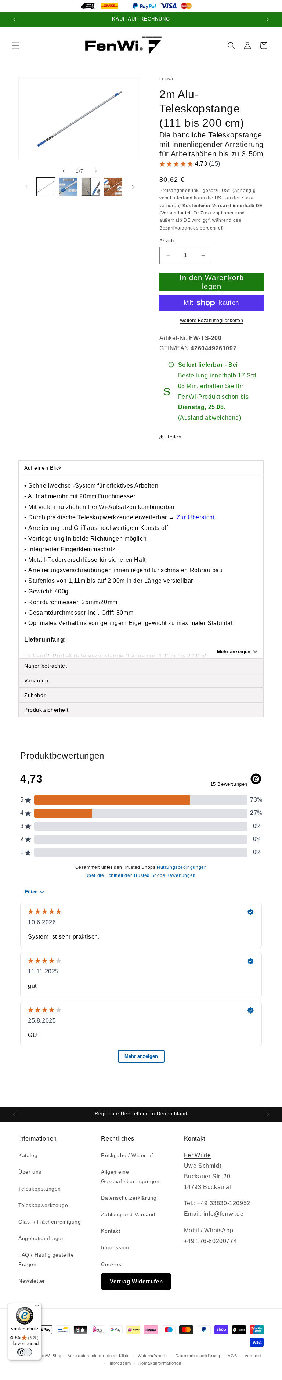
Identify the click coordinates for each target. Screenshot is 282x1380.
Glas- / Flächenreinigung (49, 1222)
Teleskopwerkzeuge (43, 1205)
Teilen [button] (174, 437)
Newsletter (31, 1281)
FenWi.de (197, 1155)
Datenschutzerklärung (128, 1198)
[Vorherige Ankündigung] (14, 19)
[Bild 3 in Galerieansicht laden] (90, 186)
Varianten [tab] (36, 680)
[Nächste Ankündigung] (268, 19)
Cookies (111, 1264)
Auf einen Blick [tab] (44, 468)
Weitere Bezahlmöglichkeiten (211, 320)
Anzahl (167, 240)
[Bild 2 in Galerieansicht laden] (68, 186)
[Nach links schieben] (63, 171)
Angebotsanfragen (41, 1238)
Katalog (27, 1155)
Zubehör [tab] (35, 695)
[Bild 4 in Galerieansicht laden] (113, 186)
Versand (253, 1356)
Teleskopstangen (39, 1189)
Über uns (29, 1172)
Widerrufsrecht (153, 1356)
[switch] (24, 1352)
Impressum (115, 1247)
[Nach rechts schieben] (96, 171)
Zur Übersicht (196, 517)
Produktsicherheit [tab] (46, 710)
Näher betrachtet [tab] (45, 666)
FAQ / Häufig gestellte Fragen (46, 1259)
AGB (232, 1356)
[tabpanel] (141, 566)
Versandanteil (176, 213)
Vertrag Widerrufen (136, 1281)
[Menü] (37, 1307)
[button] (15, 45)
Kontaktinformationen (159, 1363)
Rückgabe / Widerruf (127, 1155)
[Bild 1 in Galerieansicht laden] (45, 186)
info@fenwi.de (223, 1214)
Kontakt (110, 1231)
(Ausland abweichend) (209, 418)
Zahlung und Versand (128, 1214)
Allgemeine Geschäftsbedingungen (130, 1176)
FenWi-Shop (50, 1356)
